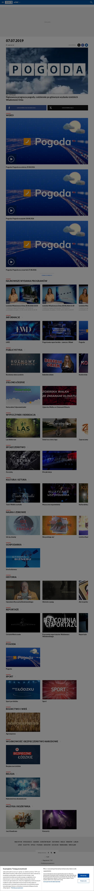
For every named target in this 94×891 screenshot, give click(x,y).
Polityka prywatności (17, 888)
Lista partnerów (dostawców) (51, 881)
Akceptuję (83, 875)
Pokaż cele (83, 881)
